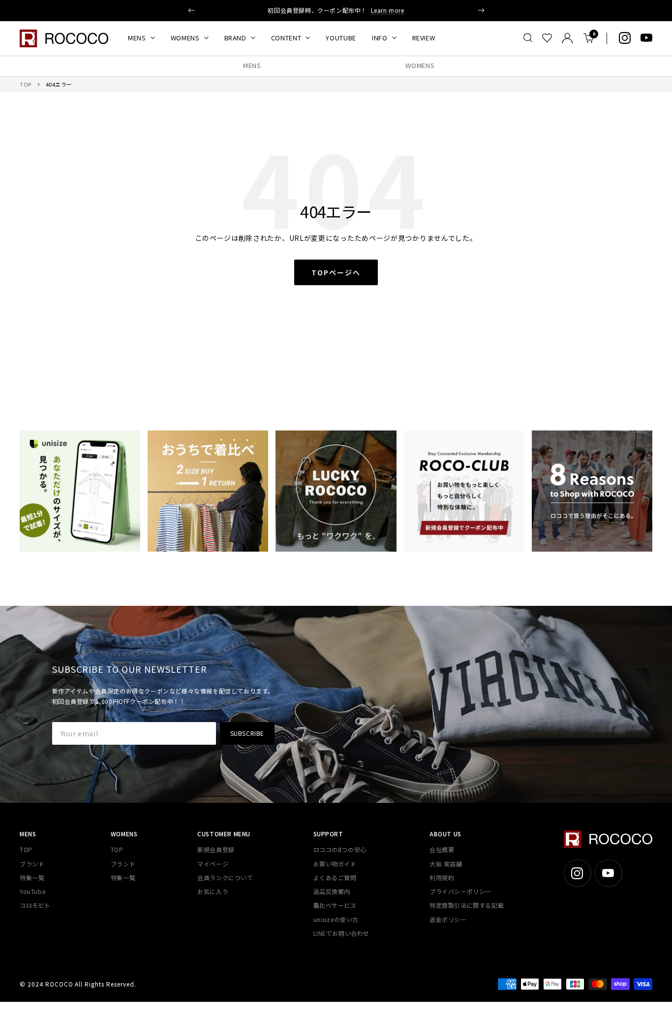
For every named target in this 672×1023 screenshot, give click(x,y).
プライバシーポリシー (460, 891)
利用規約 (441, 877)
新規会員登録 (216, 849)
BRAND (235, 37)
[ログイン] (567, 38)
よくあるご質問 (335, 877)
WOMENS (185, 37)
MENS (137, 37)
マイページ (212, 863)
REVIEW (423, 37)
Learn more (387, 10)
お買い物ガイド (335, 863)
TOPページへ (336, 272)
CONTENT (286, 37)
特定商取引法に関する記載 (466, 905)
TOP (25, 84)
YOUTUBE (341, 37)
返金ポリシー (448, 919)
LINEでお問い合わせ (341, 933)
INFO (380, 37)
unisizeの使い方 (336, 919)
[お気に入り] (547, 37)
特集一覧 (32, 877)
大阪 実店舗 (445, 863)
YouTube (32, 891)
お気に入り (212, 891)
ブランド (32, 863)
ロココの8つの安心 (340, 849)
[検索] (527, 38)
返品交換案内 (332, 891)
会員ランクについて (225, 877)
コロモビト (35, 905)
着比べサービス (335, 905)
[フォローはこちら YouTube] (646, 38)
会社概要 (441, 849)
